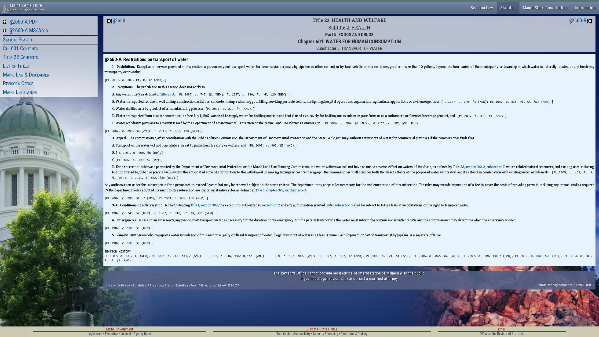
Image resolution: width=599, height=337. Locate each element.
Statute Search (17, 39)
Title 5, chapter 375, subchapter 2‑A (281, 190)
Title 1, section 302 (204, 205)
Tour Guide (284, 334)
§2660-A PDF (23, 21)
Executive (111, 334)
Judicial (126, 334)
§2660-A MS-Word (28, 30)
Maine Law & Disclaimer (26, 74)
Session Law (482, 7)
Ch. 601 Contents (20, 48)
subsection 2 (270, 205)
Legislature (95, 334)
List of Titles (16, 65)
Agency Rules (142, 334)
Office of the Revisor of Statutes (125, 285)
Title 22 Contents (20, 57)
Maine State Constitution (545, 7)
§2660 (119, 20)
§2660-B (577, 20)
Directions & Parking (354, 334)
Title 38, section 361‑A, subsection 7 (479, 166)
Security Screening (325, 334)
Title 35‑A (167, 94)
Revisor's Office (18, 83)
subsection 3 (344, 205)
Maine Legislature (20, 92)
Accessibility (301, 334)
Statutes (508, 7)
